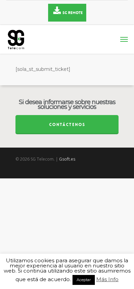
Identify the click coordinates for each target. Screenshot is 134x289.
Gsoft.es (67, 159)
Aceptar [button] (84, 279)
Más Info (107, 279)
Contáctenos (67, 124)
